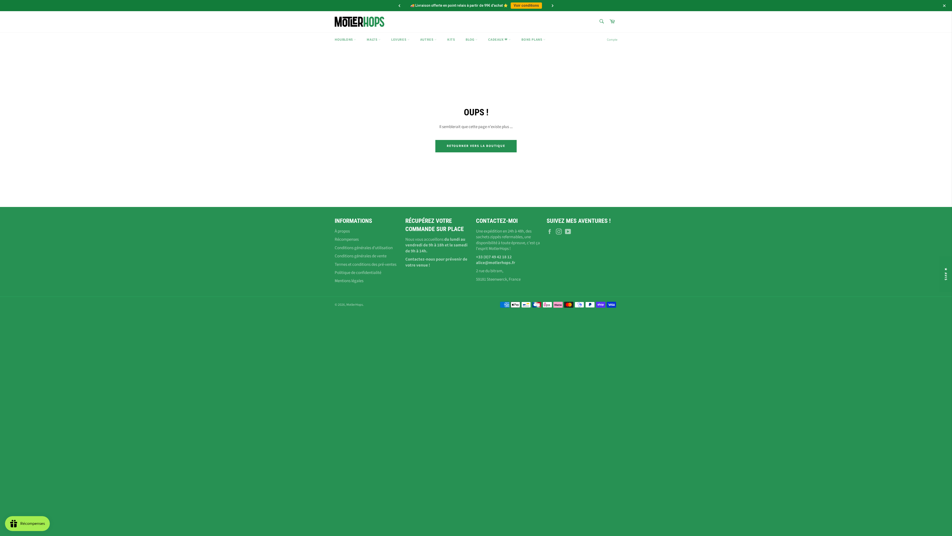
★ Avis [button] (946, 274)
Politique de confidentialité (358, 273)
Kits (451, 39)
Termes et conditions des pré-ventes (365, 265)
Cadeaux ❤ (498, 39)
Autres (427, 39)
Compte (612, 39)
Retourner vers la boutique (476, 146)
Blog (470, 39)
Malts (372, 39)
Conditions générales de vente (361, 256)
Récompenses (347, 239)
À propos (342, 231)
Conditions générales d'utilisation (364, 248)
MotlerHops (354, 304)
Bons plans (532, 39)
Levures (399, 39)
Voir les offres (519, 5)
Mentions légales (349, 281)
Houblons (344, 39)
